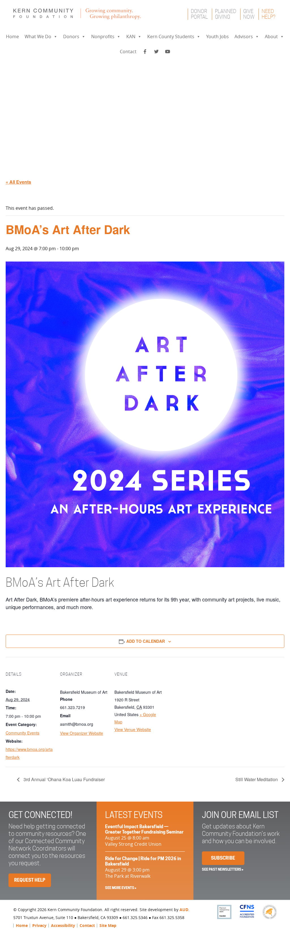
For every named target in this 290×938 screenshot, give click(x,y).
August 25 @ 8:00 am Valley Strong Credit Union (144, 835)
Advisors (243, 36)
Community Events (22, 733)
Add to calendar (145, 641)
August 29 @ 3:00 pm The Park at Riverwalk (143, 867)
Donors (71, 36)
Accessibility (63, 925)
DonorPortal (199, 14)
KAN (130, 36)
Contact (128, 51)
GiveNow (249, 14)
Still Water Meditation (257, 779)
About (271, 36)
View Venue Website (132, 729)
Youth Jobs (217, 36)
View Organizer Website (81, 733)
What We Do (38, 36)
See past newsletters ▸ (223, 869)
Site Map (107, 925)
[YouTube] (167, 51)
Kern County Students (170, 36)
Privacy (39, 925)
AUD (184, 909)
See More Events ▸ (121, 888)
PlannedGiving (225, 14)
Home (12, 36)
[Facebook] (145, 51)
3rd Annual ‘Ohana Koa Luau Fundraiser (63, 779)
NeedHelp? (268, 14)
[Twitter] (156, 51)
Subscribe (223, 858)
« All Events (18, 182)
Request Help (29, 880)
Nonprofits (102, 36)
